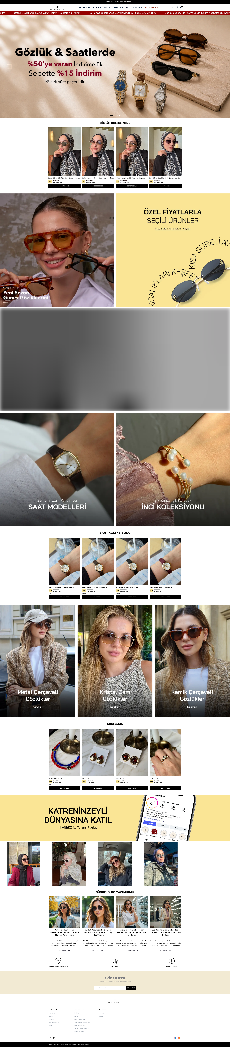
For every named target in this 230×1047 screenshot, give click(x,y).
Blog (50, 1025)
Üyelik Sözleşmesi (79, 1025)
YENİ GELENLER (84, 7)
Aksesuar (52, 1019)
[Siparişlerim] (177, 7)
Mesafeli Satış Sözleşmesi (82, 1022)
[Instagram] (54, 1038)
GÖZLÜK (96, 7)
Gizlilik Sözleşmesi (79, 1019)
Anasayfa (52, 1013)
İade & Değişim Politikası (81, 1028)
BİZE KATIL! (131, 988)
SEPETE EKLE (64, 186)
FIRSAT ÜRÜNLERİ (152, 7)
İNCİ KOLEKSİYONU (133, 7)
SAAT (106, 7)
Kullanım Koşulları (79, 1031)
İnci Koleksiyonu (54, 1022)
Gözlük (51, 1016)
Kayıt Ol (101, 1016)
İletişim (76, 1016)
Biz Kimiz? (77, 1013)
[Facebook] (50, 1038)
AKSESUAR (117, 7)
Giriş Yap (101, 1013)
